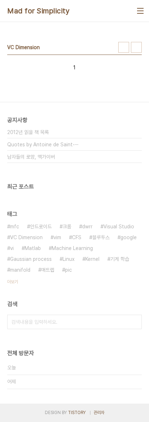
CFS (76, 237)
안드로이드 (41, 226)
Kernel (92, 259)
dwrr (87, 226)
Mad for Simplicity (38, 10)
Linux (68, 259)
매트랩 (47, 270)
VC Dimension (26, 237)
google (128, 237)
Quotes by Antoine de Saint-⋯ (43, 144)
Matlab (33, 248)
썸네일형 (123, 47)
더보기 (12, 281)
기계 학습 (119, 259)
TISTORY (77, 412)
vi (12, 248)
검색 (134, 322)
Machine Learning (72, 248)
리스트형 (136, 47)
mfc (14, 226)
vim (57, 237)
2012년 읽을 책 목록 (28, 132)
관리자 (99, 412)
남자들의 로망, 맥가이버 (31, 157)
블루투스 (101, 237)
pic (68, 270)
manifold (20, 270)
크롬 (67, 226)
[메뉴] (140, 11)
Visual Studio (118, 226)
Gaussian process (31, 259)
